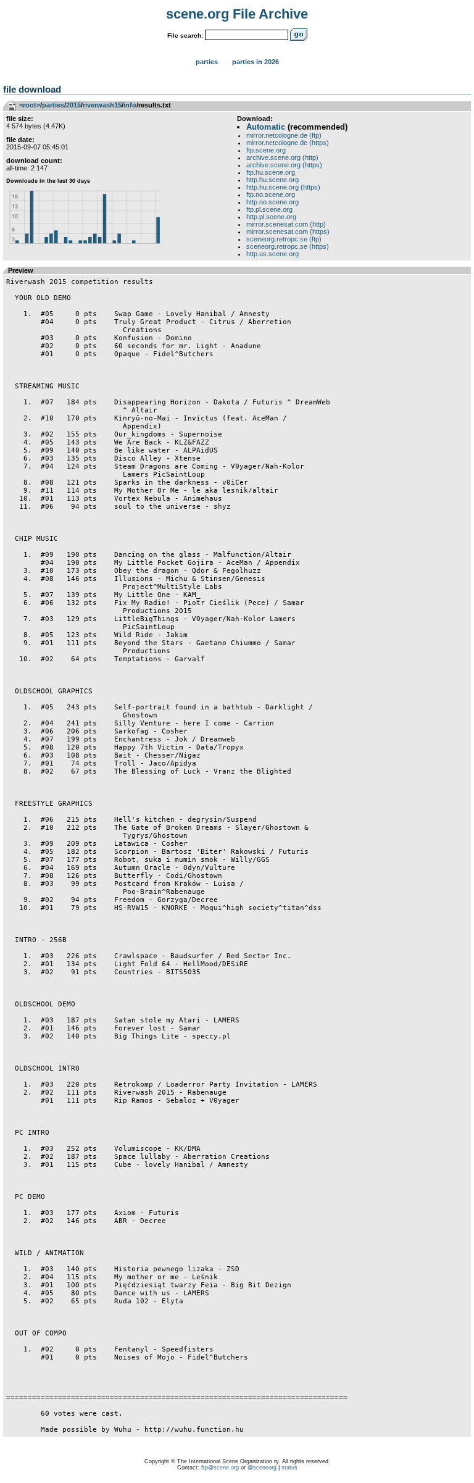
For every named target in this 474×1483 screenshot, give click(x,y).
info (129, 105)
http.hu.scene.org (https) (283, 187)
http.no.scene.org (272, 202)
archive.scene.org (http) (282, 157)
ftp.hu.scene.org (270, 172)
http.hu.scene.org (272, 179)
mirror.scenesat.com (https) (288, 231)
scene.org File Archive (237, 14)
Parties (207, 61)
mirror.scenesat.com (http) (286, 224)
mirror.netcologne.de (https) (287, 142)
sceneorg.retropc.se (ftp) (284, 239)
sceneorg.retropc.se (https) (287, 246)
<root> (29, 105)
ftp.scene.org (266, 150)
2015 (73, 105)
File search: (185, 35)
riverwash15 (102, 105)
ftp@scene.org (220, 1467)
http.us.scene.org (272, 253)
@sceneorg (261, 1467)
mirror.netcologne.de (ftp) (284, 135)
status (289, 1467)
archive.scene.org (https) (284, 165)
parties (53, 105)
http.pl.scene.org (271, 216)
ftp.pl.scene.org (269, 209)
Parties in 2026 (255, 61)
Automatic (265, 127)
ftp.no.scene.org (270, 194)
